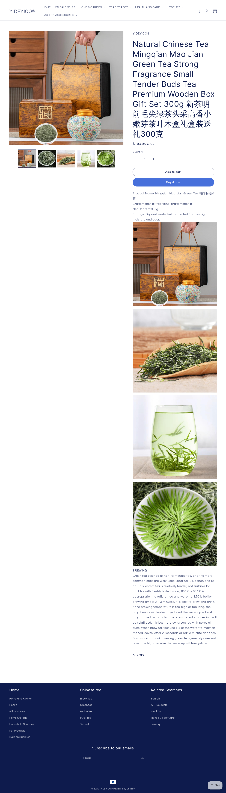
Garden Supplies (19, 737)
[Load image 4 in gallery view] (86, 158)
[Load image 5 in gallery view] (106, 158)
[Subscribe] (142, 758)
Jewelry (155, 724)
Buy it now (173, 182)
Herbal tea (86, 711)
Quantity (138, 152)
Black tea (86, 698)
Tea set (84, 724)
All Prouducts (159, 705)
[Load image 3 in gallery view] (66, 158)
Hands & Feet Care (163, 718)
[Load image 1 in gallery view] (27, 158)
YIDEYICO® (106, 789)
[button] (92, 7)
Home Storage (18, 718)
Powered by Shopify (124, 789)
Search (155, 698)
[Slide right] (119, 158)
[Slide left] (13, 158)
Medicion (156, 711)
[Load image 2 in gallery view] (46, 158)
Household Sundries (21, 724)
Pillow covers (17, 711)
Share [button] (140, 655)
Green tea (86, 705)
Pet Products (17, 730)
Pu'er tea (85, 718)
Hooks (13, 705)
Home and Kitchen (20, 698)
